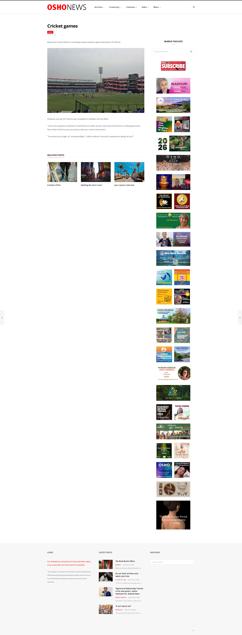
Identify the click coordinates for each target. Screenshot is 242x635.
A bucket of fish (53, 185)
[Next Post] (240, 317)
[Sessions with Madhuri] (173, 93)
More (156, 7)
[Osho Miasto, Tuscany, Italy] (173, 150)
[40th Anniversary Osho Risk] (173, 438)
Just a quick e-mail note (124, 185)
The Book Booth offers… (125, 561)
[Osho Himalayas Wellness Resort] (173, 112)
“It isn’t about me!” (123, 606)
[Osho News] (67, 7)
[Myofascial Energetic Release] (182, 342)
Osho (144, 7)
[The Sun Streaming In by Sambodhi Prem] (173, 189)
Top (193, 630)
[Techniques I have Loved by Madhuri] (173, 246)
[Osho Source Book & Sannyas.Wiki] (182, 208)
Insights (119, 610)
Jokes (50, 32)
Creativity (114, 7)
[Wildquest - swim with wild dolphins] (164, 284)
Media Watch (120, 597)
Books (118, 565)
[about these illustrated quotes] (173, 529)
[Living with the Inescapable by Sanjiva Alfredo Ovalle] (182, 131)
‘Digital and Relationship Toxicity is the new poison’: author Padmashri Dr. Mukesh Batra (129, 591)
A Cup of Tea (120, 580)
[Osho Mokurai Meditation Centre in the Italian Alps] (182, 361)
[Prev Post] (2, 317)
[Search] (192, 7)
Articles (98, 7)
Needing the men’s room (91, 185)
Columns (130, 7)
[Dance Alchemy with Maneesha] (173, 228)
